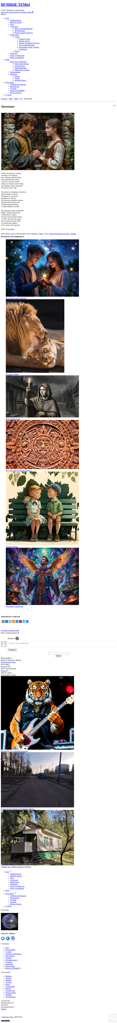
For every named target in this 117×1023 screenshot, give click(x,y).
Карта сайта (27, 12)
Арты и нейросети (17, 55)
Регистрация (6, 662)
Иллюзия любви (12, 374)
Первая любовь (12, 547)
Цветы (17, 76)
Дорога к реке (24, 39)
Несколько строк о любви (29, 47)
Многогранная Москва (23, 29)
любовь (73, 234)
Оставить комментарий (10, 630)
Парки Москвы (21, 68)
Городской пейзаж (22, 64)
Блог (7, 18)
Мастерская (14, 87)
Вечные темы (8, 1017)
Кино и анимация (17, 58)
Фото (7, 60)
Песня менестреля (13, 419)
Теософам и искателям (14, 606)
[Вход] (17, 638)
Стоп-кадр (14, 26)
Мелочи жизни (16, 22)
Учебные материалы (18, 84)
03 (21, 99)
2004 (11, 99)
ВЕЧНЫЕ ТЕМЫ (15, 4)
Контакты (5, 12)
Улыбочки (23, 49)
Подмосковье (20, 31)
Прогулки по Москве (18, 62)
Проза (17, 51)
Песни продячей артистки (29, 43)
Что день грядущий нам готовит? (19, 470)
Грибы (17, 78)
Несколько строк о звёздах (16, 298)
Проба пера (14, 35)
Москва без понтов (22, 70)
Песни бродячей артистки (59, 234)
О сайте (8, 95)
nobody (3, 1009)
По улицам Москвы (27, 45)
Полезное (13, 53)
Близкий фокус (20, 80)
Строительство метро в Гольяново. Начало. (18, 809)
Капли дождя (24, 41)
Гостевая (12, 12)
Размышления (15, 20)
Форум (19, 12)
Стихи (17, 37)
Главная (4, 99)
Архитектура (20, 66)
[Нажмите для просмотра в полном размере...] (37, 169)
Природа (13, 74)
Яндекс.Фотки (15, 93)
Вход (14, 662)
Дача (12, 24)
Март (16, 99)
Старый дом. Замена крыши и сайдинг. (16, 867)
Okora (41, 234)
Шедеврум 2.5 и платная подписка (14, 751)
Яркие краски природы (24, 33)
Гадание (13, 89)
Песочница (9, 82)
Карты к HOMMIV (17, 91)
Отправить (12, 650)
